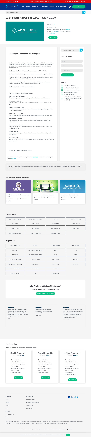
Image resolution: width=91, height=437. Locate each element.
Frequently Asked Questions (33, 402)
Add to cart (53, 37)
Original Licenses (10, 414)
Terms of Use (29, 405)
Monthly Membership (18, 353)
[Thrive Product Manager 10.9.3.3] (45, 186)
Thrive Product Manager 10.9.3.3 (44, 195)
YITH (7, 408)
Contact (7, 417)
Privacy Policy (29, 408)
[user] (70, 7)
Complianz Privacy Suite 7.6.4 (70, 195)
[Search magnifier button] (83, 12)
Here (70, 31)
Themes (7, 402)
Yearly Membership (45, 353)
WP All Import (55, 31)
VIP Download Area (30, 399)
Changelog (8, 411)
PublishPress (24, 198)
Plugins (68, 29)
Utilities (53, 33)
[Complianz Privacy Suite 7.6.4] (72, 186)
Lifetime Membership (72, 353)
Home (7, 399)
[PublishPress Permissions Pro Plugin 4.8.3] (18, 186)
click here (35, 157)
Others (76, 197)
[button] (18, 377)
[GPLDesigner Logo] (12, 7)
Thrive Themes (51, 197)
